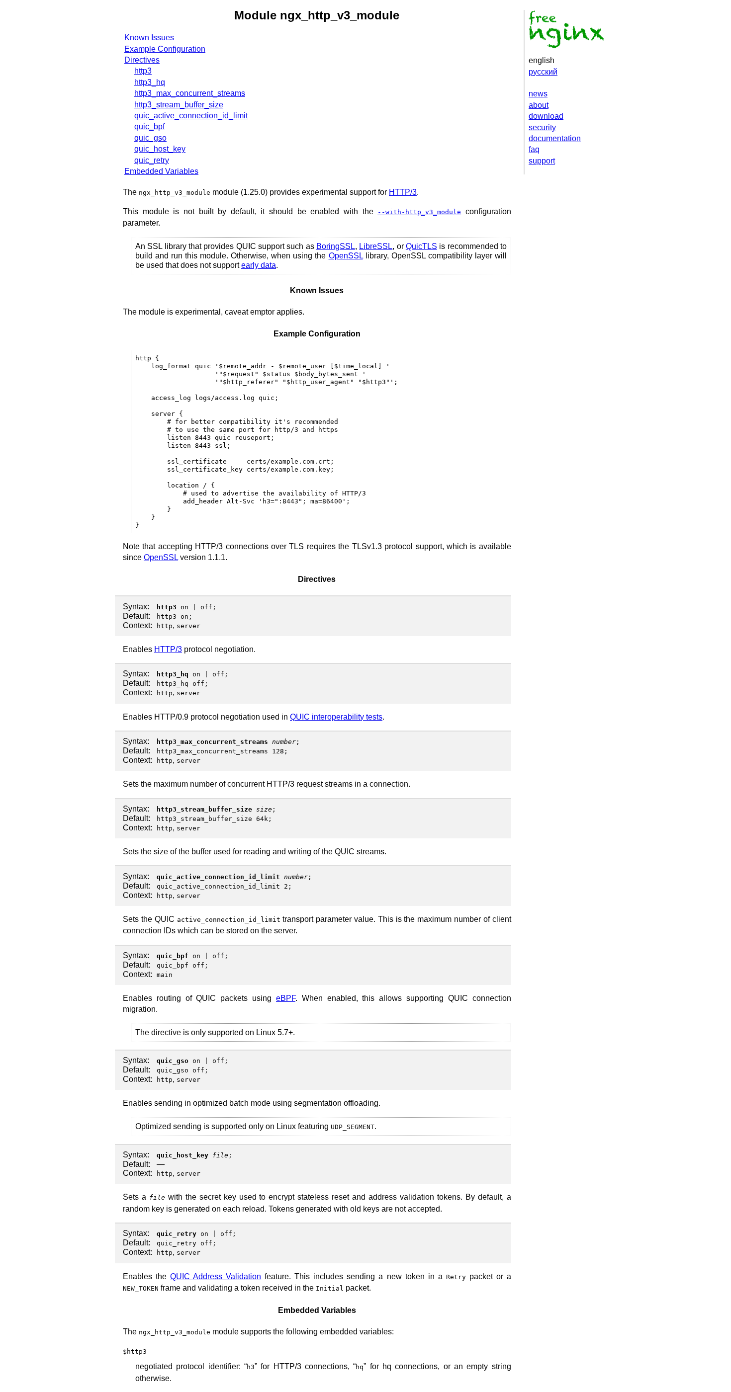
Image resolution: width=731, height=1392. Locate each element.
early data (258, 265)
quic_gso (150, 138)
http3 (143, 71)
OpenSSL (346, 255)
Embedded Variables (161, 171)
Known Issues (149, 37)
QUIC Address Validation (215, 1276)
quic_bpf (149, 126)
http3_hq (149, 82)
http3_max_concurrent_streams (189, 93)
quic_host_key (159, 149)
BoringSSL (335, 246)
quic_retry (151, 160)
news (538, 93)
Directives (142, 60)
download (546, 116)
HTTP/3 (403, 192)
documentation (555, 138)
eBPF (285, 998)
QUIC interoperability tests (336, 717)
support (542, 161)
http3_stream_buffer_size (178, 104)
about (538, 105)
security (542, 127)
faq (534, 149)
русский (543, 72)
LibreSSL (375, 246)
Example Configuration (164, 49)
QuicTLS (421, 246)
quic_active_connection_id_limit (191, 115)
